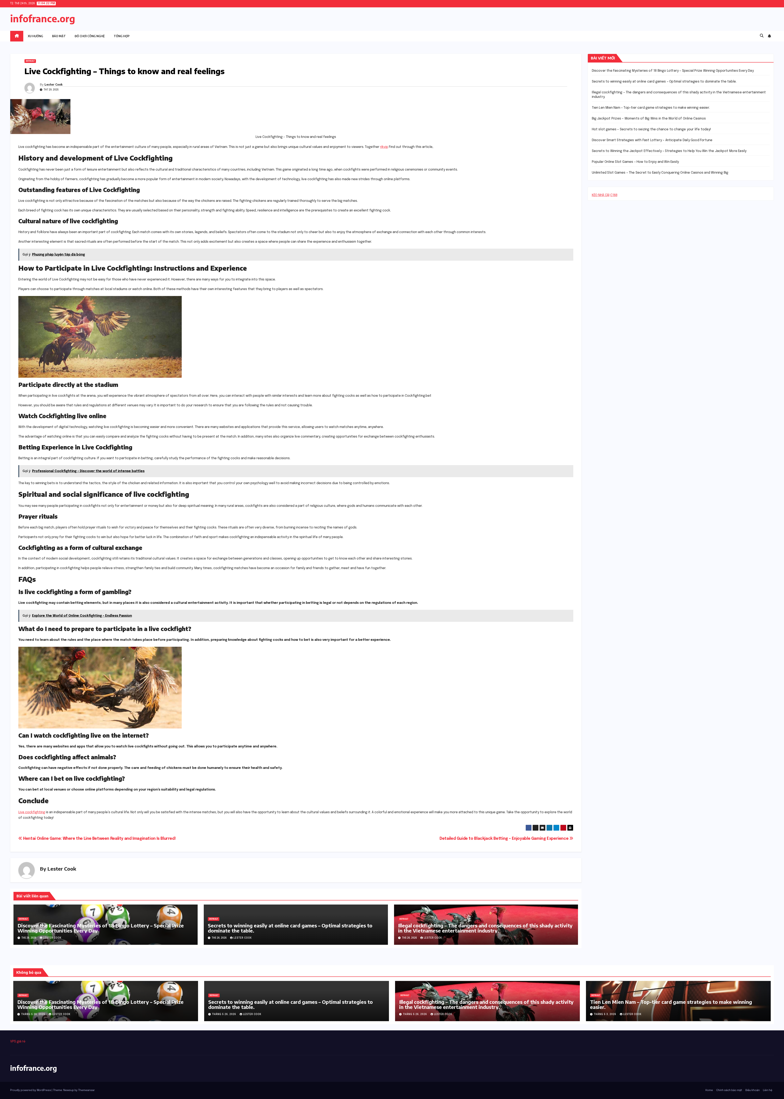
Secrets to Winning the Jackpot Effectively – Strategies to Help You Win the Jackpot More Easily (669, 151)
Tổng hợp (121, 36)
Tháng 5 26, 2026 (33, 1014)
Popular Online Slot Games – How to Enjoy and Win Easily (635, 162)
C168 (613, 195)
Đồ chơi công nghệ (90, 36)
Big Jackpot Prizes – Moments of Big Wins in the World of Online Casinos (649, 118)
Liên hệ (767, 1090)
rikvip (384, 147)
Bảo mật (59, 36)
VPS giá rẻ (17, 1041)
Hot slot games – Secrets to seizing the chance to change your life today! (651, 129)
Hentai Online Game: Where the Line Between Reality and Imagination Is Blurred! (99, 839)
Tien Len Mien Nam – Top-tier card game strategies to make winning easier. (651, 107)
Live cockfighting (31, 812)
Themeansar (86, 1090)
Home (709, 1090)
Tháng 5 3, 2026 (605, 1014)
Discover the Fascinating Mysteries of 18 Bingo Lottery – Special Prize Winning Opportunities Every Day (101, 928)
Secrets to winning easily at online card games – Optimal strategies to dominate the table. (290, 928)
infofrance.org (42, 18)
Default (30, 61)
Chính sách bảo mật (729, 1090)
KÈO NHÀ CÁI (600, 195)
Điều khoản (752, 1090)
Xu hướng (35, 36)
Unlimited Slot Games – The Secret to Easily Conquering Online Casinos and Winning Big (660, 172)
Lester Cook (53, 84)
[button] (762, 36)
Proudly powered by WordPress (31, 1090)
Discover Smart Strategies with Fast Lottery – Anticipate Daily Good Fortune (652, 140)
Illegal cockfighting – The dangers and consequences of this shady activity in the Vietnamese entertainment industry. (485, 928)
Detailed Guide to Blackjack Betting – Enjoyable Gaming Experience (504, 839)
